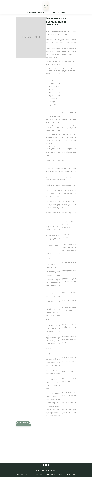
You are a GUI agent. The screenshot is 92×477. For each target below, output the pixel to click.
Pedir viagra (59, 474)
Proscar (47, 474)
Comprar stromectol (20, 475)
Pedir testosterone (27, 474)
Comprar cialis (73, 475)
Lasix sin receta (42, 474)
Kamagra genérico (53, 474)
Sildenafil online (60, 475)
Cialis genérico (40, 475)
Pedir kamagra (28, 475)
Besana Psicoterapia (49, 471)
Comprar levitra (66, 475)
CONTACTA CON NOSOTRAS (23, 424)
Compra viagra (34, 475)
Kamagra (46, 475)
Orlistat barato (20, 474)
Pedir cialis (73, 474)
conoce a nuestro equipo (22, 422)
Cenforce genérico (34, 474)
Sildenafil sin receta (66, 474)
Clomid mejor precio (52, 475)
